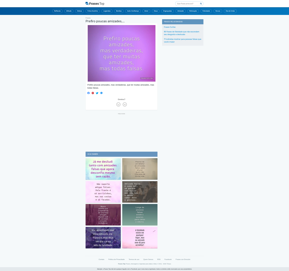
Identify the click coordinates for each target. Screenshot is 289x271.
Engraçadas (167, 11)
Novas (218, 11)
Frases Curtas (170, 27)
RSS (158, 259)
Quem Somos (148, 259)
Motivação (193, 11)
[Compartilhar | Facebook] (88, 93)
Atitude (68, 11)
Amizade (180, 11)
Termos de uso (134, 259)
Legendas (107, 11)
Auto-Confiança (133, 11)
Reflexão (57, 11)
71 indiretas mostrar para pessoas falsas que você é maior (182, 40)
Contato (101, 259)
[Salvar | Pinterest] (92, 93)
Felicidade (206, 11)
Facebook (168, 259)
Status (79, 11)
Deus (156, 11)
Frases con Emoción (183, 259)
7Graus (169, 264)
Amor (146, 11)
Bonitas (119, 11)
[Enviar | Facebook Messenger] (101, 93)
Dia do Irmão (230, 11)
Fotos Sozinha (92, 11)
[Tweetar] (97, 93)
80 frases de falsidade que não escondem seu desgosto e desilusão (181, 33)
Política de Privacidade (116, 259)
